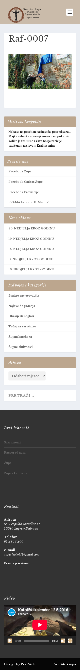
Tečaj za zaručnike (22, 326)
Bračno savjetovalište (24, 295)
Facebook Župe (20, 171)
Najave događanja (21, 306)
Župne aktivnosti (20, 347)
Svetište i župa (65, 664)
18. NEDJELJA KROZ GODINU (31, 249)
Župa (8, 463)
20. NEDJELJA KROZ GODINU (31, 228)
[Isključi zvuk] (63, 641)
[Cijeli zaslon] (70, 641)
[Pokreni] (10, 641)
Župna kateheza (20, 336)
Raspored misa (15, 452)
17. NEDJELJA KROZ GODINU (30, 259)
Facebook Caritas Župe (25, 181)
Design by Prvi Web (19, 664)
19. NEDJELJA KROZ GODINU (31, 238)
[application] (40, 625)
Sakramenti (12, 442)
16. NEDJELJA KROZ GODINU (31, 269)
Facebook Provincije (23, 192)
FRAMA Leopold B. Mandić (28, 202)
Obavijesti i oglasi (21, 316)
